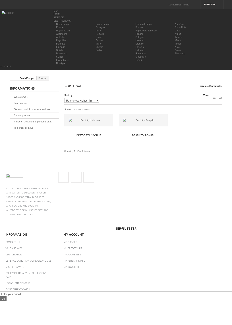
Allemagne (61, 33)
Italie (98, 30)
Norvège (60, 63)
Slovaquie (140, 56)
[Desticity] (26, 18)
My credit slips (72, 248)
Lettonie (139, 47)
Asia (177, 47)
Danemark (61, 53)
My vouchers (71, 266)
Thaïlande (180, 53)
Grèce (99, 37)
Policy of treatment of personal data (32, 121)
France (59, 27)
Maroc (178, 40)
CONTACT (5, 66)
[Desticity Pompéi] (143, 120)
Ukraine (139, 40)
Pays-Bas (61, 40)
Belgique (60, 43)
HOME (57, 14)
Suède (59, 50)
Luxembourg (62, 60)
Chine (178, 50)
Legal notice (20, 103)
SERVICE (58, 17)
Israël (178, 43)
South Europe (103, 24)
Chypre (99, 47)
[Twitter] (76, 177)
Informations (22, 88)
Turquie (139, 60)
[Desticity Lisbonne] (88, 120)
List (220, 97)
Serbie (99, 50)
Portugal (100, 33)
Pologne (139, 37)
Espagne (100, 27)
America (179, 24)
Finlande (60, 47)
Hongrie (139, 33)
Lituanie (139, 43)
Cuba (177, 30)
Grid (214, 97)
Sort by (68, 95)
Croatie (99, 40)
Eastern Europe (143, 24)
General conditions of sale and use (31, 109)
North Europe (63, 24)
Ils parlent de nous (23, 127)
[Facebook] (63, 177)
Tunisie (178, 37)
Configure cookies (17, 289)
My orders (70, 242)
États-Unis (180, 27)
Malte (99, 43)
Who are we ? (20, 96)
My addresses (72, 254)
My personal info (74, 260)
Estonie (139, 50)
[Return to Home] (13, 78)
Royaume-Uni (63, 30)
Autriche (60, 37)
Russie (139, 27)
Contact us (12, 242)
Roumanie (140, 53)
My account (73, 234)
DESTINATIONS (62, 20)
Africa (178, 33)
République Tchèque (146, 30)
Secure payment (22, 115)
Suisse (59, 56)
